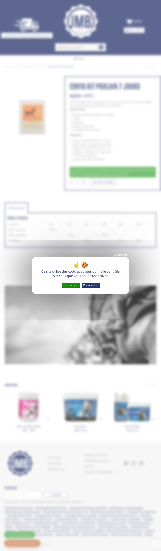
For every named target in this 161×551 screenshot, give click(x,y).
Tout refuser (120, 255)
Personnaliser (91, 285)
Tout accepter (70, 285)
